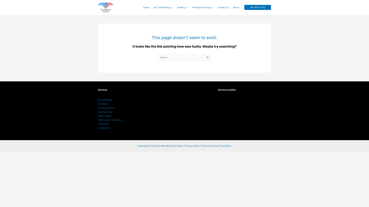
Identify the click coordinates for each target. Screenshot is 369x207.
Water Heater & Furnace (110, 120)
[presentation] (171, 7)
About (236, 7)
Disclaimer (226, 145)
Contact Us (223, 7)
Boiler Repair (104, 116)
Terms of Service (210, 145)
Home (146, 7)
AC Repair (103, 103)
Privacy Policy (192, 145)
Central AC (103, 123)
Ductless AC (104, 127)
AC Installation (105, 99)
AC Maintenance (106, 108)
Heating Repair (105, 112)
